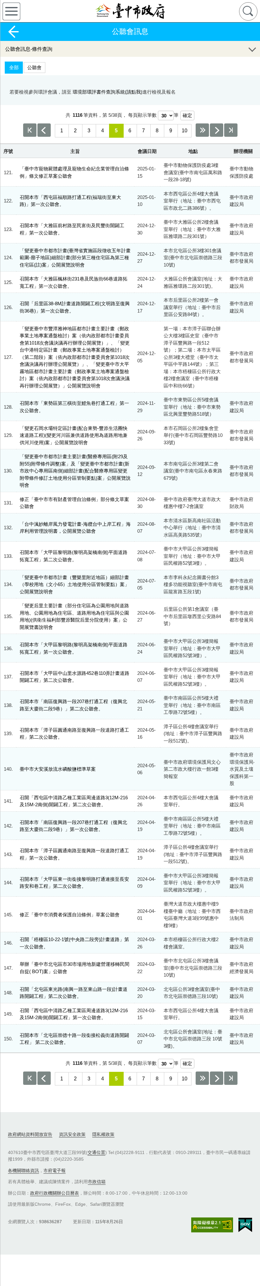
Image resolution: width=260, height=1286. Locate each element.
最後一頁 (230, 130)
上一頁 (44, 130)
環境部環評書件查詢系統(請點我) (107, 92)
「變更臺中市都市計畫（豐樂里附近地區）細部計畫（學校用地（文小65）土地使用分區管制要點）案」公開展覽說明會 (74, 584)
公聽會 (34, 67)
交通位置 (96, 1152)
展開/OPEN (252, 49)
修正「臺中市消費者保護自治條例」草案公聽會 (70, 914)
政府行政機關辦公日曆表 (54, 1193)
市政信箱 (97, 1181)
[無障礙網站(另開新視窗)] (212, 1224)
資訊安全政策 (72, 1134)
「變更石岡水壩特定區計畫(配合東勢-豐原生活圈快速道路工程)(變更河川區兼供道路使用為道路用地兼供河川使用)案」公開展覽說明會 (73, 435)
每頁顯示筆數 (142, 115)
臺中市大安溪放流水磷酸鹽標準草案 (58, 769)
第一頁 (29, 130)
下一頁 (216, 130)
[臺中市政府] (130, 11)
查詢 (248, 11)
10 (184, 130)
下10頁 (202, 130)
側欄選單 (11, 11)
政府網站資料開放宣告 (30, 1134)
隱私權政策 (103, 1134)
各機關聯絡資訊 (23, 1170)
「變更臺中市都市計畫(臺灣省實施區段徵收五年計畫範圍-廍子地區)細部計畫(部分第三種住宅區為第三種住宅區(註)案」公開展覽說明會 (75, 257)
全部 (14, 67)
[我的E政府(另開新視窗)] (245, 1225)
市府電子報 (54, 1170)
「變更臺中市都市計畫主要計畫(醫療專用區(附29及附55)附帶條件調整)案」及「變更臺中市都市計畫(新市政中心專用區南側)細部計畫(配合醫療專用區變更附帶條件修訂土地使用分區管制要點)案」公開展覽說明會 (75, 471)
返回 (13, 32)
